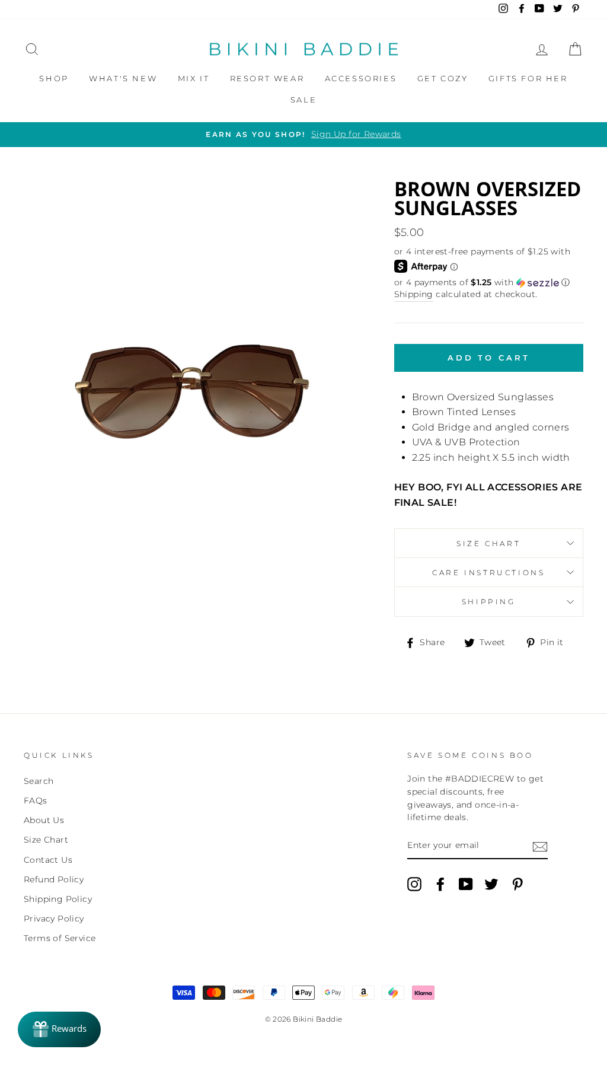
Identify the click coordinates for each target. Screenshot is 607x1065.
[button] (488, 282)
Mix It (194, 78)
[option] (303, 134)
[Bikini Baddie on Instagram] (414, 884)
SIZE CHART (488, 543)
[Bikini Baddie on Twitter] (491, 884)
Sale (303, 99)
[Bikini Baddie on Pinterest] (517, 884)
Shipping (413, 294)
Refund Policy (54, 879)
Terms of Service (59, 938)
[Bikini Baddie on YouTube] (466, 884)
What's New (123, 78)
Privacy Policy (54, 918)
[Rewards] (59, 1029)
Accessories (361, 78)
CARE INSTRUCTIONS (488, 572)
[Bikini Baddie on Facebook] (440, 884)
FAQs (35, 800)
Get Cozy (442, 78)
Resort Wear (267, 78)
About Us (44, 820)
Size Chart (46, 839)
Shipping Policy (58, 899)
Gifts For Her (528, 78)
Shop (53, 78)
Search (38, 781)
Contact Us (48, 860)
